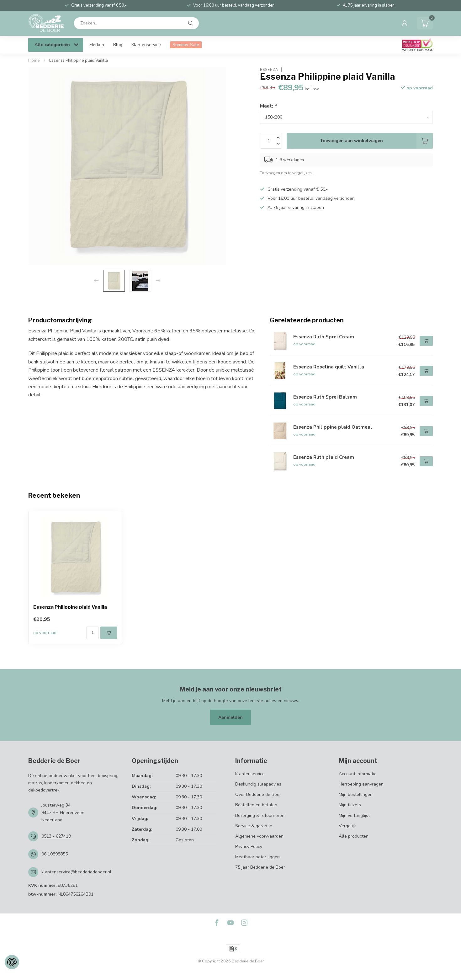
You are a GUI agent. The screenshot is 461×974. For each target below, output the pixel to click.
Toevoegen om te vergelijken (286, 172)
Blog (117, 45)
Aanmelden (230, 717)
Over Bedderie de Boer (258, 794)
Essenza (269, 69)
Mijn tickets (350, 805)
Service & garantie (253, 826)
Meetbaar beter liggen (257, 857)
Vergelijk (347, 826)
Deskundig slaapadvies (258, 784)
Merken (96, 45)
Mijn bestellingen (356, 794)
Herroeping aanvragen (361, 784)
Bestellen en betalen (256, 805)
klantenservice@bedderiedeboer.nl (76, 872)
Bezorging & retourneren (259, 815)
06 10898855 (54, 854)
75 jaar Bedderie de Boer (260, 867)
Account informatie (358, 774)
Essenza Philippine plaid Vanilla (78, 60)
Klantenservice (146, 45)
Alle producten (353, 836)
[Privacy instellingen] (12, 962)
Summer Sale (185, 45)
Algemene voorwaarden (259, 836)
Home (34, 60)
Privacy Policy (248, 847)
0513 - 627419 (56, 836)
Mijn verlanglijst (354, 815)
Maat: (268, 105)
